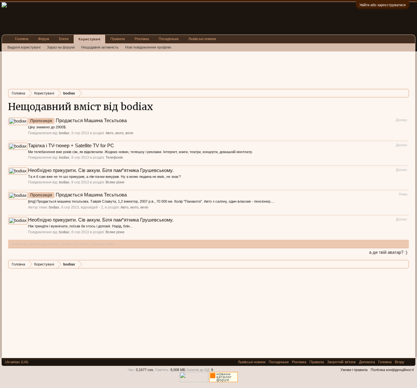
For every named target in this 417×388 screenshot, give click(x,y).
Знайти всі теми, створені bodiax (88, 244)
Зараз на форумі (61, 47)
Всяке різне (115, 182)
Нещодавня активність (100, 47)
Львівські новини (202, 39)
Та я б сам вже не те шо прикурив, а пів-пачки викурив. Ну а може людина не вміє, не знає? (104, 177)
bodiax (64, 133)
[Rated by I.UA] (194, 381)
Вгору (399, 362)
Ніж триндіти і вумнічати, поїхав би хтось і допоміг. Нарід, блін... (80, 226)
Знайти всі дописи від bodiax (34, 244)
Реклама (142, 39)
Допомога (367, 362)
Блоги (63, 39)
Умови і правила (353, 370)
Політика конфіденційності (392, 370)
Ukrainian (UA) (16, 362)
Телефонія (114, 157)
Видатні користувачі (23, 47)
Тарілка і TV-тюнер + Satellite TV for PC (71, 145)
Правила (117, 39)
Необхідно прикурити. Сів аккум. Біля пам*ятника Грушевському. (101, 170)
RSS (410, 362)
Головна (21, 39)
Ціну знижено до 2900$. (47, 127)
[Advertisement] (126, 69)
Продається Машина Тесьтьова (78, 120)
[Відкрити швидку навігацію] (405, 93)
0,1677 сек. (145, 370)
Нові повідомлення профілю (148, 47)
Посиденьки (169, 39)
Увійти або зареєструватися (382, 5)
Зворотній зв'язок (341, 362)
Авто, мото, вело (119, 133)
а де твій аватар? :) (388, 252)
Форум (43, 39)
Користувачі (89, 39)
